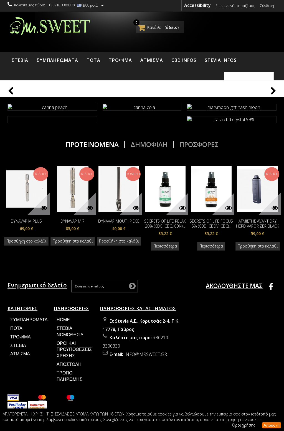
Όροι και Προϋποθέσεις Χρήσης (74, 349)
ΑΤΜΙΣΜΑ (151, 60)
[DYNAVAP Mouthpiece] (118, 188)
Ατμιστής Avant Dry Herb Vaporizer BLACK (257, 224)
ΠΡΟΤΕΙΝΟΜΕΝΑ (92, 144)
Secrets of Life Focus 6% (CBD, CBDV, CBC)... (211, 224)
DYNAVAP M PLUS (26, 221)
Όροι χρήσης (243, 425)
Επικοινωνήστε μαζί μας (235, 5)
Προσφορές (199, 144)
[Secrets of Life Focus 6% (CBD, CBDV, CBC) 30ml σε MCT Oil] (211, 188)
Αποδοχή (271, 425)
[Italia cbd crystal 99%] (231, 119)
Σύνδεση (267, 5)
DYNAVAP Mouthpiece (119, 221)
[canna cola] (142, 107)
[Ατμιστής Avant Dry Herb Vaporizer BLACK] (257, 188)
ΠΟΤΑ (93, 60)
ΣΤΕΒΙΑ (20, 60)
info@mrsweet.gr (145, 354)
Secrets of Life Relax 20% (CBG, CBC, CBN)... (165, 224)
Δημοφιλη (149, 144)
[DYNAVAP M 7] (72, 188)
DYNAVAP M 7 (72, 221)
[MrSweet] (49, 25)
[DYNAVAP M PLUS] (26, 188)
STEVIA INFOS (221, 60)
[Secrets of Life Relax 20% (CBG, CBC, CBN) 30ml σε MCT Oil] (165, 188)
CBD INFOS (183, 60)
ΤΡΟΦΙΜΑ (120, 60)
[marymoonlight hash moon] (231, 107)
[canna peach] (52, 107)
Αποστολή (69, 364)
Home (63, 319)
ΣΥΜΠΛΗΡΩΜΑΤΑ (57, 60)
